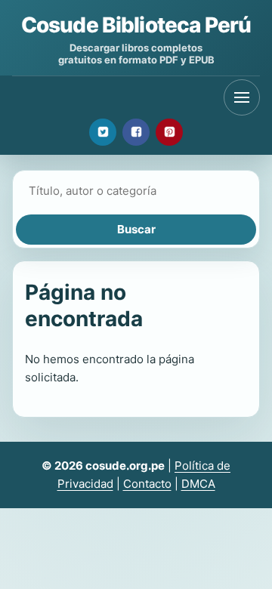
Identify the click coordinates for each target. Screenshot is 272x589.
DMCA (198, 483)
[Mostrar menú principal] (242, 97)
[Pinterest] (169, 132)
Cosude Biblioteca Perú (136, 25)
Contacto (147, 483)
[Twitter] (102, 132)
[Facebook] (136, 132)
